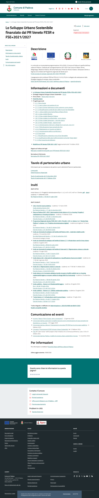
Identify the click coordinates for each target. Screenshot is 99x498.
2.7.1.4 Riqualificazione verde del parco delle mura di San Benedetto (54, 110)
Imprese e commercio (33, 455)
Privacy (52, 479)
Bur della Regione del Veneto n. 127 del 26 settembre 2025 (50, 236)
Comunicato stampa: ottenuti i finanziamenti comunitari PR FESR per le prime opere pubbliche (60, 325)
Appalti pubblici (31, 441)
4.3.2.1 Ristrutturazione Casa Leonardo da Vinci (48, 127)
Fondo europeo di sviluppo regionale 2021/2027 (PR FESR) (48, 74)
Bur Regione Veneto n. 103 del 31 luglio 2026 (44, 197)
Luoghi (75, 451)
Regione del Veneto (10, 2)
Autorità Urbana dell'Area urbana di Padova (60, 347)
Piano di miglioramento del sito (12, 485)
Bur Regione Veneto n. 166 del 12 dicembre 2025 (47, 217)
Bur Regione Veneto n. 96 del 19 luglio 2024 (45, 293)
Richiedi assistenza (32, 486)
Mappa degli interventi (48, 97)
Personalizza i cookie (10, 493)
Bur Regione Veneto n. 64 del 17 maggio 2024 (46, 299)
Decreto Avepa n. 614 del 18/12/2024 (44, 282)
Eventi (75, 448)
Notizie (75, 438)
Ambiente (30, 436)
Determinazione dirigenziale (39, 173)
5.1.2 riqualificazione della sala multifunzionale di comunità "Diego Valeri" (56, 138)
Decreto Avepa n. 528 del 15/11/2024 (44, 301)
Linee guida (34, 170)
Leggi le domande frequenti (35, 476)
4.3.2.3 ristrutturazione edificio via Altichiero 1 (48, 131)
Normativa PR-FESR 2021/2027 (40, 156)
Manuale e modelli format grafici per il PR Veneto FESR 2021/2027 (50, 151)
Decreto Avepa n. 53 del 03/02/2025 (43, 271)
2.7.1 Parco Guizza (40, 103)
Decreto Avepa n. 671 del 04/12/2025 (44, 247)
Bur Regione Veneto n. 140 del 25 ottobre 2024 (46, 269)
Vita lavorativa (31, 468)
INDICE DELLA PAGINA (10, 45)
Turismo (29, 465)
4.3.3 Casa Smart (40, 133)
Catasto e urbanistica (33, 446)
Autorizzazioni (31, 443)
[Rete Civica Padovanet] (42, 423)
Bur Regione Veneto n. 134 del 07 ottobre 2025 (46, 227)
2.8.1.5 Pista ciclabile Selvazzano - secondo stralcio (50, 120)
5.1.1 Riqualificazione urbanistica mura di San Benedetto (51, 136)
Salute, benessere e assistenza (35, 460)
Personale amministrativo (11, 441)
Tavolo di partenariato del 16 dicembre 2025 (44, 176)
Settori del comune (9, 446)
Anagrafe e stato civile (33, 438)
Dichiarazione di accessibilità (57, 486)
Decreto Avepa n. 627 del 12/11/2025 (44, 256)
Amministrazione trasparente (57, 476)
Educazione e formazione (34, 450)
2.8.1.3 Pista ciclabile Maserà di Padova (46, 116)
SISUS (64, 94)
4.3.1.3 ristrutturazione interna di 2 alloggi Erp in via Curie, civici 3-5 (54, 125)
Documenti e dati (9, 433)
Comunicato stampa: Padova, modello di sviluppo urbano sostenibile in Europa (55, 336)
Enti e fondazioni (9, 436)
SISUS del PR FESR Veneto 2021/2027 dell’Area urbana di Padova (50, 81)
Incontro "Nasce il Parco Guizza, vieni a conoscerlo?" (48, 319)
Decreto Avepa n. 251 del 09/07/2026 (44, 230)
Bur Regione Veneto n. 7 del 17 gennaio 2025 (46, 262)
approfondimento (76, 81)
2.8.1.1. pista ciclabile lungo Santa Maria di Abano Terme (51, 112)
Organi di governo (9, 438)
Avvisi (74, 433)
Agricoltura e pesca (32, 433)
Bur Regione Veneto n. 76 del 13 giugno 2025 (46, 254)
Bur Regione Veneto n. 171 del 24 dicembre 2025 (47, 210)
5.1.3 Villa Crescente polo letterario (45, 140)
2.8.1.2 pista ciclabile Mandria (43, 114)
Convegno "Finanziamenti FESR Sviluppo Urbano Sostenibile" (50, 329)
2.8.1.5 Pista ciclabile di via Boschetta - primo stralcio (50, 118)
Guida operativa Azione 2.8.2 (41, 208)
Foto (34, 332)
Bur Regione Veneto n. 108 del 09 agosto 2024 (46, 280)
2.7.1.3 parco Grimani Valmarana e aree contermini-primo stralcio (54, 107)
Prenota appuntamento (34, 479)
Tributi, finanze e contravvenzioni (36, 463)
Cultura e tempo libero (33, 448)
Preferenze (66, 494)
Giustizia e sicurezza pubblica (35, 453)
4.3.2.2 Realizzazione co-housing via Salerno (48, 129)
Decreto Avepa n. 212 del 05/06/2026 (44, 219)
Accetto (75, 494)
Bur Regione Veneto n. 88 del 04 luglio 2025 (45, 245)
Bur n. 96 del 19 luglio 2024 (41, 286)
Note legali (53, 483)
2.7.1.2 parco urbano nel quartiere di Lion (47, 105)
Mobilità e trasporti (32, 458)
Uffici (6, 448)
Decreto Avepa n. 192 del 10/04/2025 (44, 264)
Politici (6, 443)
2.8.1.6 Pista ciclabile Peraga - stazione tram (48, 123)
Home (7, 22)
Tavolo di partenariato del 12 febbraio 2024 (43, 178)
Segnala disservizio (32, 483)
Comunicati (76, 436)
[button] (91, 8)
